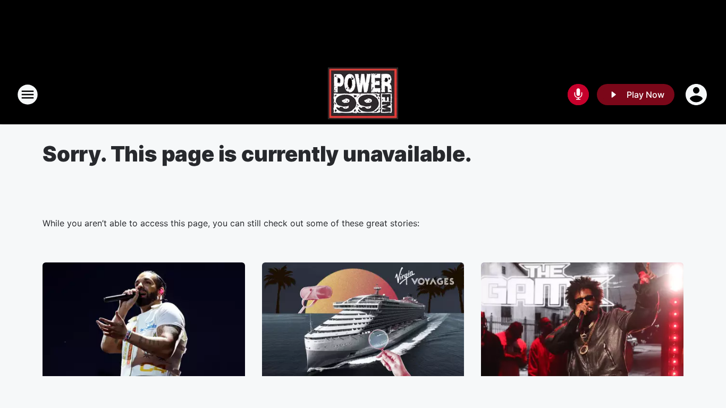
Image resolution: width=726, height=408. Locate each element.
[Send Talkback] (578, 94)
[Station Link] (363, 94)
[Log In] (697, 94)
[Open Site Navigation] (27, 94)
